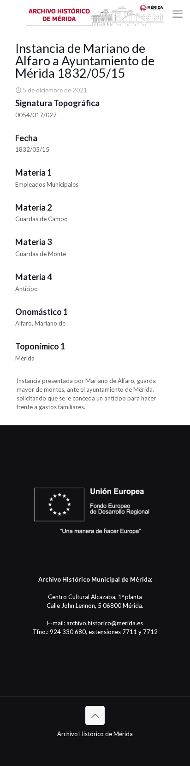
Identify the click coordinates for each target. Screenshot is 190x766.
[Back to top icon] (95, 715)
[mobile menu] (177, 14)
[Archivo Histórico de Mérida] (95, 13)
